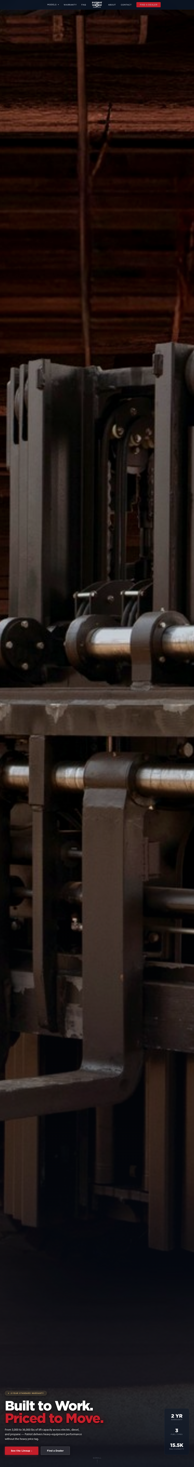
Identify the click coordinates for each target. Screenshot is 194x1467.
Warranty (70, 5)
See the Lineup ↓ (21, 1450)
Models (52, 4)
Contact (126, 5)
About (112, 5)
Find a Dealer (148, 5)
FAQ (83, 5)
